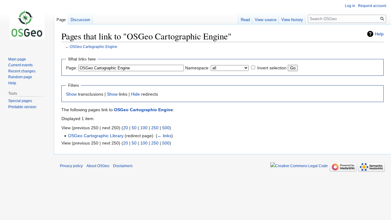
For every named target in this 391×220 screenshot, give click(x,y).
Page (61, 19)
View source (265, 19)
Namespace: (197, 67)
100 (144, 127)
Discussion (80, 19)
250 (155, 127)
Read (245, 19)
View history (292, 19)
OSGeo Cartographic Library (95, 135)
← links (164, 135)
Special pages (20, 101)
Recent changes (21, 71)
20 (125, 127)
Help (379, 33)
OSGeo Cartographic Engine (93, 47)
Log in (350, 6)
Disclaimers (123, 166)
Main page (17, 59)
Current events (20, 65)
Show (71, 94)
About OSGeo (97, 166)
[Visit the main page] (26, 24)
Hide (135, 94)
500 (166, 127)
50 (134, 127)
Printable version (22, 107)
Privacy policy (71, 166)
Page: (71, 67)
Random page (20, 77)
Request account (372, 6)
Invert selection (272, 67)
